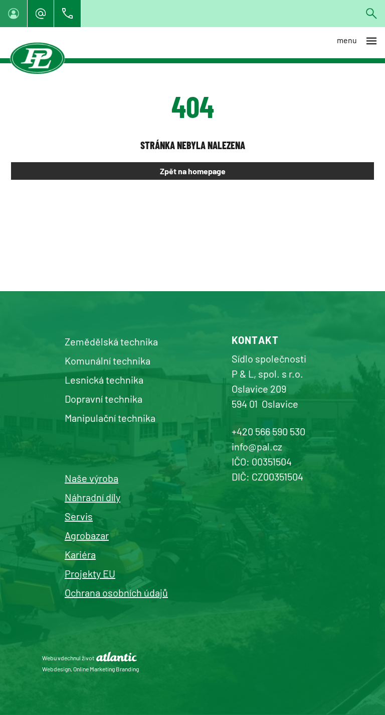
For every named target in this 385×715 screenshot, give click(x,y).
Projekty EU (90, 573)
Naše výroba (91, 478)
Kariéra (80, 554)
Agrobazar (87, 535)
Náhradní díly (92, 497)
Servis (79, 516)
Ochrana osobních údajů (116, 592)
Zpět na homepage (193, 171)
